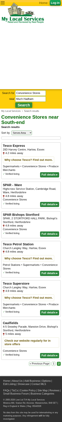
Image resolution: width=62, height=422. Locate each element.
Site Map (43, 390)
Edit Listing (9, 384)
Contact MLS (38, 384)
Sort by (5, 132)
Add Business (32, 381)
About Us (17, 381)
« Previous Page (39, 363)
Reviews (54, 390)
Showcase (24, 384)
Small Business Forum (16, 393)
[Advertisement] (31, 56)
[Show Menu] (3, 2)
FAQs (6, 390)
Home (43, 3)
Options (46, 381)
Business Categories (42, 393)
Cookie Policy (28, 390)
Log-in (55, 2)
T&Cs (14, 390)
